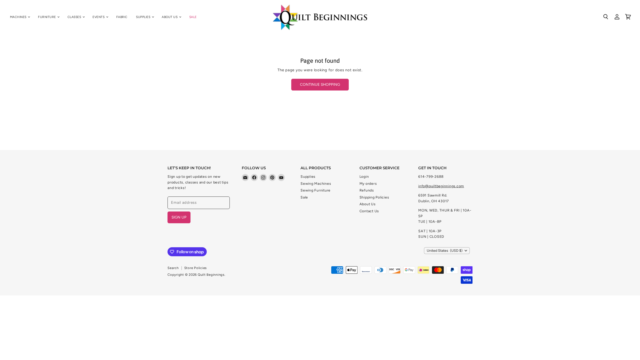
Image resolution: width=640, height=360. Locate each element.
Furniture (47, 17)
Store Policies (195, 268)
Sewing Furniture (315, 190)
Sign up (179, 217)
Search (173, 268)
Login (364, 176)
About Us (170, 17)
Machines (18, 17)
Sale (193, 17)
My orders (368, 184)
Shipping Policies (374, 197)
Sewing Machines (315, 184)
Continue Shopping (320, 84)
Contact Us (369, 211)
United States (444, 250)
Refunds (367, 190)
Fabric (122, 17)
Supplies (143, 17)
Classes (75, 17)
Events (98, 17)
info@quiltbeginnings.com (441, 186)
